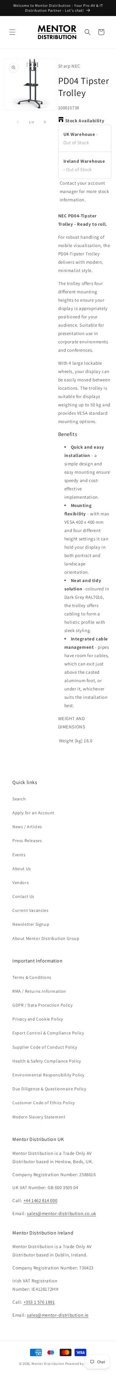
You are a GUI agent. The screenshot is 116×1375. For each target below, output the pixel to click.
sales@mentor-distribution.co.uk (61, 1213)
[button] (12, 32)
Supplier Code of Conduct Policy (44, 1047)
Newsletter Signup (30, 924)
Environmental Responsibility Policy (48, 1075)
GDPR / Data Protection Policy (42, 1005)
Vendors (20, 882)
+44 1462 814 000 (41, 1200)
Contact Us (23, 896)
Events (19, 854)
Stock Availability (85, 121)
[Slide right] (45, 122)
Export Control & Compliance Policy (48, 1033)
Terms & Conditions (31, 977)
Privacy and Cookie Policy (37, 1019)
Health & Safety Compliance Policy (46, 1061)
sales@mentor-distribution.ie (57, 1315)
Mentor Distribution (48, 1363)
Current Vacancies (30, 910)
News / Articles (27, 826)
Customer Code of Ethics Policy (43, 1102)
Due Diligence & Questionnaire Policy (49, 1089)
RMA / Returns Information (39, 991)
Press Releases (27, 840)
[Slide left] (17, 122)
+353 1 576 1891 (39, 1302)
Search (19, 799)
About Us (21, 868)
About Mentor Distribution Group (45, 938)
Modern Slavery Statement (38, 1117)
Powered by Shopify (81, 1363)
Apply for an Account (33, 812)
